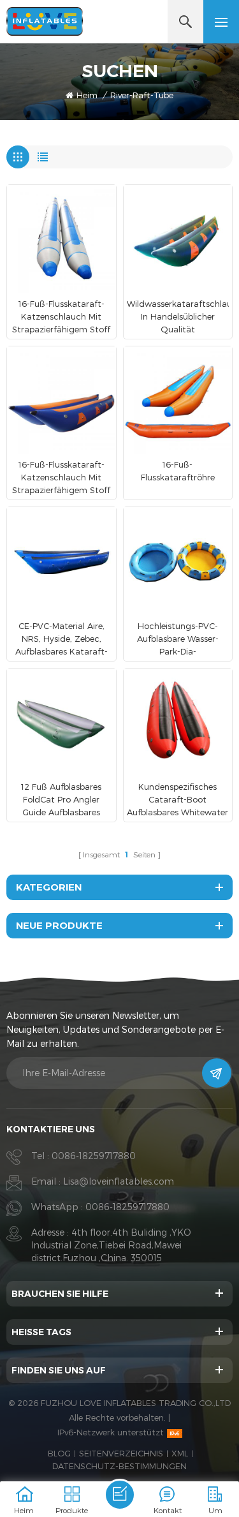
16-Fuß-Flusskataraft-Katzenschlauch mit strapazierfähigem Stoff (61, 316)
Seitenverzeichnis (121, 1453)
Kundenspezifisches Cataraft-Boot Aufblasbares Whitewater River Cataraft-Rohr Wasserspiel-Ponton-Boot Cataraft (177, 799)
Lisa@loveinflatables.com (118, 1181)
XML (179, 1453)
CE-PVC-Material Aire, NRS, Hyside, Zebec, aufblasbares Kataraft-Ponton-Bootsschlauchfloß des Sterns (61, 639)
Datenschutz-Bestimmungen (119, 1466)
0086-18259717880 (94, 1155)
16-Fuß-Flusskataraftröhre (178, 470)
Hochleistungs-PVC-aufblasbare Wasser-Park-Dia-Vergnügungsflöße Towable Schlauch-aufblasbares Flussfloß (177, 639)
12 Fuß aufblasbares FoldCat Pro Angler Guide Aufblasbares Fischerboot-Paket (61, 799)
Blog (59, 1453)
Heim (87, 95)
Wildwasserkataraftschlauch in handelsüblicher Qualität (178, 316)
